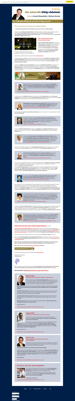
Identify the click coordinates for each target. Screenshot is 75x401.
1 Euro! (54, 267)
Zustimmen (70, 1)
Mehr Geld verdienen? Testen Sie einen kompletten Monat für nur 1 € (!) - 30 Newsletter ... (33, 91)
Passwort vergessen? (16, 400)
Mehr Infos (26, 2)
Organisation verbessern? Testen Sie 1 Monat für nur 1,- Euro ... (34, 124)
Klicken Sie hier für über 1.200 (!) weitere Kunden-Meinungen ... (31, 225)
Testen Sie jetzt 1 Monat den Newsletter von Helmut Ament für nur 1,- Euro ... (31, 306)
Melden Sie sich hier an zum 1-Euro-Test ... (36, 270)
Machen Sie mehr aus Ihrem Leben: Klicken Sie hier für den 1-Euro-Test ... (36, 179)
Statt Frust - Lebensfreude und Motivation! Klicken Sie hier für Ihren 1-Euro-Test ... (31, 201)
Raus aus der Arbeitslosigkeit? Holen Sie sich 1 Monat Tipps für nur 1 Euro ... (37, 142)
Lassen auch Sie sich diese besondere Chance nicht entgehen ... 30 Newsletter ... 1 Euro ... (39, 220)
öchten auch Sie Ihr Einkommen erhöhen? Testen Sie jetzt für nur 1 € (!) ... (37, 107)
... (27, 232)
